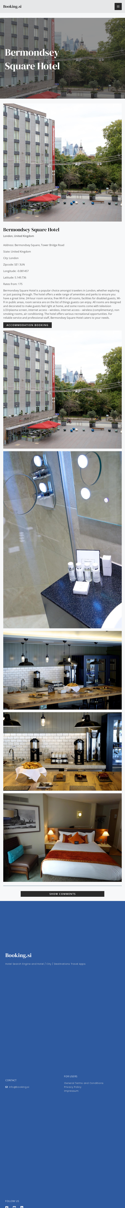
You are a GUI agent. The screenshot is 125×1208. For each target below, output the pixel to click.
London (8, 236)
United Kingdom (24, 236)
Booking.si (12, 6)
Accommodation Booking (28, 325)
